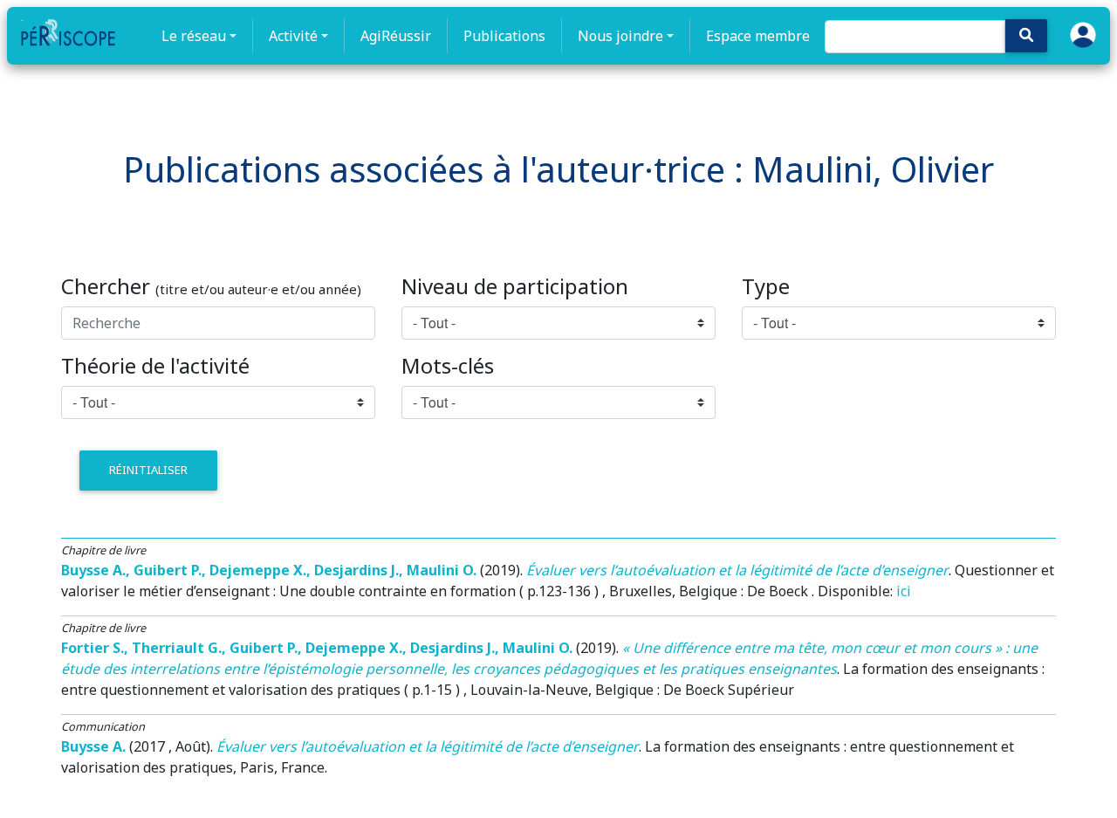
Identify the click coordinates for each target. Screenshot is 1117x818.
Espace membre (758, 35)
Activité (293, 35)
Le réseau (193, 35)
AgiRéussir (395, 35)
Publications (504, 35)
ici (903, 591)
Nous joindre (620, 35)
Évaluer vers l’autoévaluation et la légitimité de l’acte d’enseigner (737, 570)
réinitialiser (148, 470)
